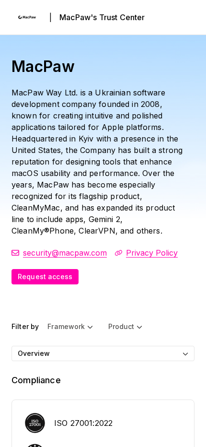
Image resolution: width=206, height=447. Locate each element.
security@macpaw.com (65, 253)
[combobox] (103, 353)
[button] (70, 326)
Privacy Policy (152, 253)
